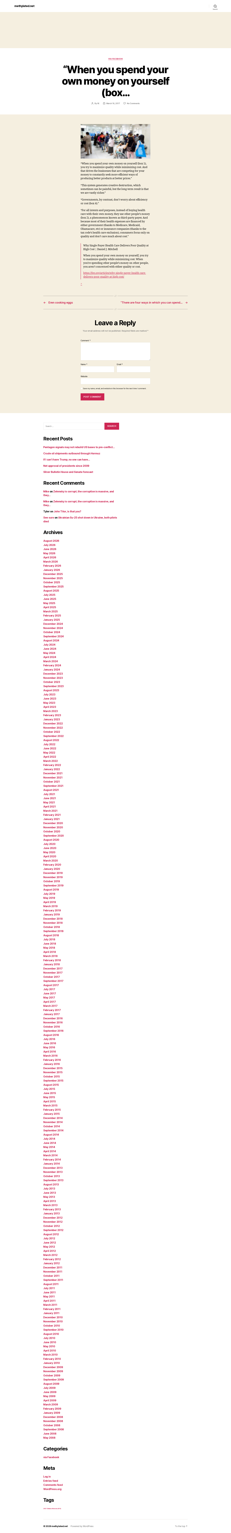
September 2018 (53, 931)
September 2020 (53, 835)
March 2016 (50, 1055)
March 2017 (50, 1005)
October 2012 (51, 1226)
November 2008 (53, 1421)
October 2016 (51, 1026)
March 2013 (50, 1205)
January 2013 (51, 1213)
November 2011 (52, 1271)
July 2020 (49, 844)
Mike (46, 491)
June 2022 (49, 748)
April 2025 (49, 607)
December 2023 (53, 673)
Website (84, 376)
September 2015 (53, 1080)
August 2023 (51, 690)
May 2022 (49, 752)
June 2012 (49, 1242)
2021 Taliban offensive (52, 1508)
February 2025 (52, 615)
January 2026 (51, 569)
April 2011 (49, 1300)
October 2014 (51, 1126)
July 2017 (49, 989)
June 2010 (49, 1342)
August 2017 (51, 985)
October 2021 (51, 781)
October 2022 (51, 731)
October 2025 (51, 582)
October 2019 (51, 881)
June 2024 (49, 648)
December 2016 (53, 1018)
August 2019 (51, 889)
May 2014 (49, 1147)
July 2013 (49, 1188)
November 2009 (53, 1371)
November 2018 (53, 922)
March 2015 (50, 1105)
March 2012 (50, 1255)
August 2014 (51, 1134)
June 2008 (49, 1433)
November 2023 (53, 677)
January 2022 (51, 769)
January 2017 (51, 1014)
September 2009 (53, 1379)
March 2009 (50, 1404)
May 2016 (49, 1047)
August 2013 (51, 1184)
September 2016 (53, 1030)
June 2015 (49, 1093)
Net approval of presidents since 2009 (66, 465)
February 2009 (52, 1408)
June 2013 (49, 1192)
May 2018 (49, 947)
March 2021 (50, 810)
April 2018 (49, 951)
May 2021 (49, 802)
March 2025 (50, 611)
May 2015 (49, 1097)
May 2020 (49, 852)
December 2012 (53, 1217)
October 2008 (51, 1425)
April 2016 (49, 1051)
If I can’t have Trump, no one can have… (66, 459)
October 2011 (51, 1275)
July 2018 (49, 939)
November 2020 (53, 827)
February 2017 (52, 1010)
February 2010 (52, 1358)
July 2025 (49, 594)
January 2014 (51, 1163)
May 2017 (49, 997)
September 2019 (53, 885)
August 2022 (51, 740)
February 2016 (52, 1059)
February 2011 (52, 1309)
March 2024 (50, 661)
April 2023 (49, 706)
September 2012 (53, 1230)
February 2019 (52, 910)
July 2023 (49, 694)
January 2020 (51, 868)
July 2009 (49, 1387)
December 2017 (53, 968)
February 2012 (52, 1259)
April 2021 (49, 806)
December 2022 (53, 723)
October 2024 (51, 632)
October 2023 (51, 682)
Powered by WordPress (82, 1526)
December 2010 (53, 1317)
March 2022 (50, 760)
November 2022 (53, 727)
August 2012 (51, 1234)
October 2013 (51, 1176)
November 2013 (53, 1171)
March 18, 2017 (113, 103)
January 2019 (51, 914)
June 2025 (49, 598)
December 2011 (52, 1267)
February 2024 (52, 665)
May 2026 (49, 553)
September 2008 (53, 1429)
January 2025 (51, 619)
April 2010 (49, 1350)
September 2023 (53, 686)
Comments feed (53, 1484)
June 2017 (49, 993)
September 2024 (53, 636)
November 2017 (53, 972)
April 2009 (49, 1400)
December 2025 (53, 574)
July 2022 (49, 744)
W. (98, 103)
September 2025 (53, 586)
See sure (48, 517)
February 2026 (52, 565)
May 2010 (49, 1346)
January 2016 (51, 1064)
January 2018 (51, 964)
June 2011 (49, 1292)
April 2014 (49, 1151)
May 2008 (49, 1437)
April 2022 (49, 756)
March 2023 (50, 711)
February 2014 (52, 1159)
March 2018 (50, 956)
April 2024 (49, 657)
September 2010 (53, 1329)
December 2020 (53, 823)
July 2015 (49, 1088)
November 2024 (53, 628)
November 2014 (53, 1122)
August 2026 (51, 540)
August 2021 (51, 789)
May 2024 (49, 653)
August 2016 (51, 1035)
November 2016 (53, 1022)
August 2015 (51, 1084)
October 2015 (51, 1076)
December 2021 (53, 773)
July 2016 (49, 1039)
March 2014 (50, 1155)
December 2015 (53, 1068)
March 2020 (50, 860)
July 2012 (49, 1238)
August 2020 (51, 839)
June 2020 (49, 848)
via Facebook (115, 59)
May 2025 (49, 603)
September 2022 (53, 736)
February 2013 (52, 1209)
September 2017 (53, 980)
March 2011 (50, 1304)
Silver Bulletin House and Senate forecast (68, 471)
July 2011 (49, 1288)
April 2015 (49, 1101)
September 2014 (53, 1130)
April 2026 (49, 557)
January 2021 (51, 819)
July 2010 (49, 1338)
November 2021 (53, 777)
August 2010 (51, 1333)
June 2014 (49, 1142)
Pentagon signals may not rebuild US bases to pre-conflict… (79, 447)
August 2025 (51, 590)
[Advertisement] (115, 30)
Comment (86, 341)
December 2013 (53, 1167)
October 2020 (51, 831)
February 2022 (52, 765)
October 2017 (51, 976)
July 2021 (49, 794)
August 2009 (51, 1383)
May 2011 (49, 1296)
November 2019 (53, 877)
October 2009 (51, 1375)
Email (120, 364)
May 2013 (49, 1196)
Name (84, 364)
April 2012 (49, 1250)
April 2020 (49, 856)
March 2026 (50, 561)
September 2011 (53, 1279)
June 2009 (49, 1392)
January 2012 (51, 1263)
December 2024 (53, 623)
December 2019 (53, 873)
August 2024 (51, 640)
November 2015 (53, 1072)
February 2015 (52, 1109)
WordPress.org (52, 1489)
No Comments (133, 103)
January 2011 (51, 1313)
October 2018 (51, 927)
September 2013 (53, 1180)
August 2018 (51, 935)
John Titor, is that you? (67, 511)
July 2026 (49, 545)
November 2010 (53, 1321)
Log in (47, 1476)
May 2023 (49, 702)
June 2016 (49, 1043)
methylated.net (24, 6)
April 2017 (49, 1001)
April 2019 (49, 902)
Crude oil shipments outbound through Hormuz (71, 453)
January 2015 (51, 1113)
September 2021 (53, 785)
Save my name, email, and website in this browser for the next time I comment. (114, 388)
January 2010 (51, 1362)
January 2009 (51, 1412)
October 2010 (51, 1325)
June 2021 (49, 798)
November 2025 (53, 578)
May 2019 (49, 897)
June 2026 (49, 549)
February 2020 (52, 864)
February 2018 (52, 960)
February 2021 (52, 814)
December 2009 (53, 1367)
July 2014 (49, 1138)
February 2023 (52, 715)
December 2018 (53, 918)
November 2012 (53, 1221)
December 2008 (53, 1417)
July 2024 (49, 644)
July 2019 (49, 893)
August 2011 (51, 1284)
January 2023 (51, 719)
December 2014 (53, 1118)
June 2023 (49, 698)
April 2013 (49, 1201)
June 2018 (49, 943)
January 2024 (51, 669)
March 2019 (50, 906)
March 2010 (50, 1354)
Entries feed (50, 1480)
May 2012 (49, 1246)
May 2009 (49, 1396)
